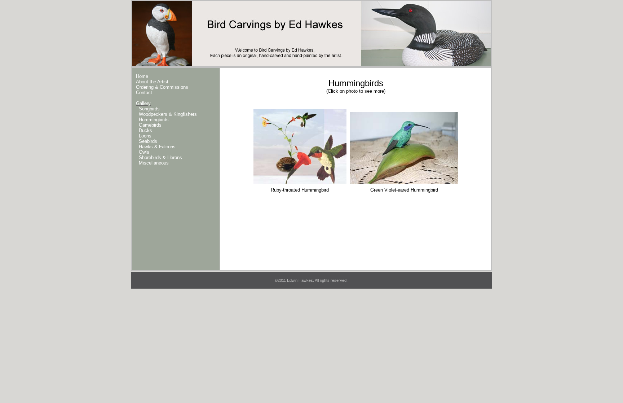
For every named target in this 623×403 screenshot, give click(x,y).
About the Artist (152, 81)
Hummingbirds (154, 119)
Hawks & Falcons (157, 146)
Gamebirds (150, 125)
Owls (144, 152)
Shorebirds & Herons (160, 157)
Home (142, 76)
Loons (145, 136)
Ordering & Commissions (162, 87)
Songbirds (149, 108)
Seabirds (148, 141)
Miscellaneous (154, 163)
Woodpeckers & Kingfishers (168, 114)
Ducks (145, 130)
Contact (144, 92)
